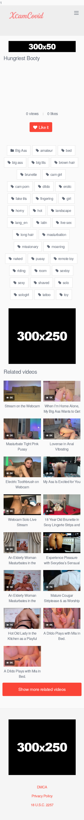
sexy (21, 282)
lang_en (20, 222)
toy (65, 294)
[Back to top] (76, 812)
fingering (46, 198)
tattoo (46, 294)
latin (43, 222)
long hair (26, 234)
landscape (63, 210)
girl (68, 198)
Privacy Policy (42, 795)
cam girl (56, 174)
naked (17, 258)
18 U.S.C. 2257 (42, 804)
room (42, 270)
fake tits (21, 198)
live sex (66, 222)
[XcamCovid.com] (26, 15)
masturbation (56, 234)
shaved (43, 282)
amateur (45, 150)
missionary (29, 246)
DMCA (42, 787)
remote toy (65, 258)
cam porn (22, 186)
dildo (46, 186)
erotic (66, 186)
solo (65, 282)
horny (19, 210)
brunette (30, 174)
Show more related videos (42, 689)
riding (21, 270)
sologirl (23, 294)
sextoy (64, 270)
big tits (40, 162)
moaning (58, 246)
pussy (40, 258)
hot (39, 210)
